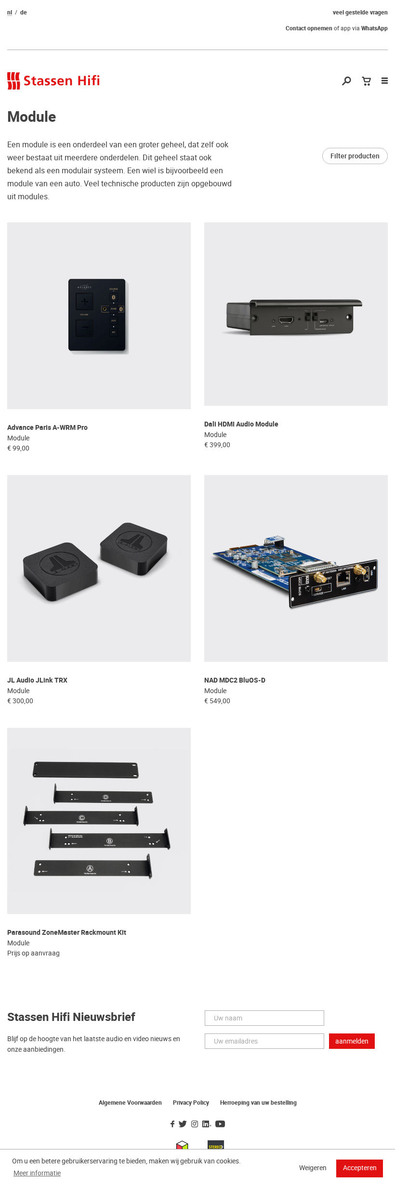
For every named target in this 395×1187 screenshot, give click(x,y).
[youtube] (220, 1124)
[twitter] (183, 1124)
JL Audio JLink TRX (37, 680)
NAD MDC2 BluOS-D (234, 680)
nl (9, 12)
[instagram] (194, 1124)
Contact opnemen (309, 28)
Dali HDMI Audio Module (241, 424)
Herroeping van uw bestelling (258, 1102)
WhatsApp (374, 28)
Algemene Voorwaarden (130, 1102)
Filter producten (355, 156)
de (23, 12)
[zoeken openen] (346, 81)
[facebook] (172, 1124)
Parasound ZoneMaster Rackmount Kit (66, 933)
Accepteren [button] (360, 1168)
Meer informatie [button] (37, 1173)
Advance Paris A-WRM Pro (47, 428)
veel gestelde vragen (360, 12)
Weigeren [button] (313, 1168)
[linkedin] (206, 1124)
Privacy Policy (191, 1102)
